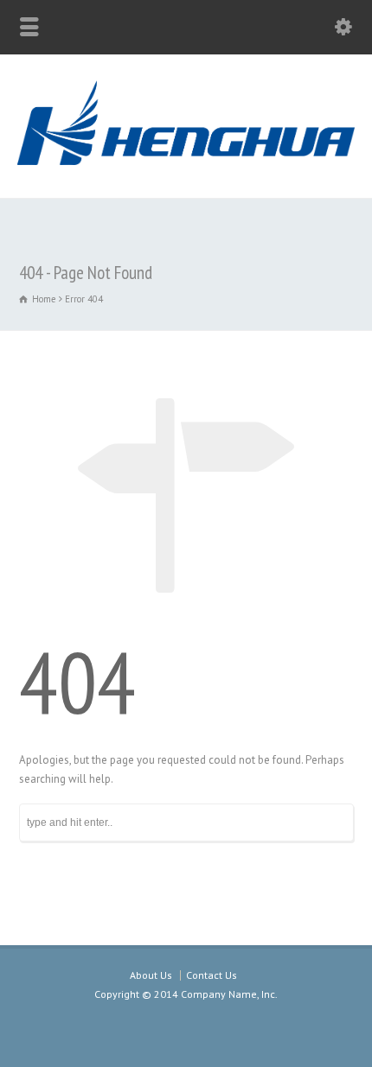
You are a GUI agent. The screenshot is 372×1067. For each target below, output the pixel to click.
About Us (151, 975)
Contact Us (211, 975)
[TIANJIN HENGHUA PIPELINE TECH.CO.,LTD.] (186, 161)
